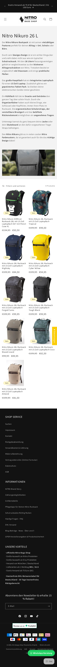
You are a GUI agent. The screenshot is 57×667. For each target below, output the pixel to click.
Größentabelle (11, 501)
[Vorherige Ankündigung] (5, 6)
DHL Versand (10, 525)
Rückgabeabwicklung (14, 442)
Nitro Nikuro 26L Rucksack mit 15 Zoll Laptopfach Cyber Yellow (41, 265)
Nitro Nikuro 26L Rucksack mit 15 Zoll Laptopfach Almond (14, 391)
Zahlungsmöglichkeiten (15, 495)
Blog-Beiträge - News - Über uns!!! (19, 531)
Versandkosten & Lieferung (16, 448)
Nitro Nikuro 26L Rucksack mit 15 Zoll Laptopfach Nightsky (14, 265)
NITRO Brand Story (13, 489)
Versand (32, 649)
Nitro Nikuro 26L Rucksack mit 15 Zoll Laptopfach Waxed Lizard (14, 349)
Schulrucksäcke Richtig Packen (18, 513)
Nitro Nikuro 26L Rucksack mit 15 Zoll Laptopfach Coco (41, 348)
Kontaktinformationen (45, 649)
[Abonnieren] (49, 606)
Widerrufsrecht (45, 645)
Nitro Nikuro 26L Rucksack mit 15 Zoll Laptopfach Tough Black (41, 307)
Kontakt (8, 436)
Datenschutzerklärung (14, 649)
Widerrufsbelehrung (14, 454)
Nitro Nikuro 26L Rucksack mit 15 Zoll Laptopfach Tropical (41, 221)
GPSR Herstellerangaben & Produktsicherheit (24, 536)
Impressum (10, 430)
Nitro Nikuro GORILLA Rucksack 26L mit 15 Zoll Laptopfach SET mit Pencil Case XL (14, 223)
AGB (7, 472)
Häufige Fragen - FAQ (14, 519)
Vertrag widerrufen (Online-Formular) (21, 460)
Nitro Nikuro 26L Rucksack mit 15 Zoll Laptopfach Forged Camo (14, 307)
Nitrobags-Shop (17, 645)
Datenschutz (10, 466)
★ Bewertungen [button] (54, 336)
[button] (5, 19)
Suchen (8, 424)
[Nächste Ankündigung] (52, 6)
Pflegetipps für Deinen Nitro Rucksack (21, 507)
